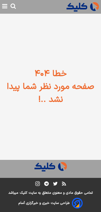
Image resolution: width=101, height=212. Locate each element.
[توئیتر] (55, 184)
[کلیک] (83, 7)
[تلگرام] (46, 184)
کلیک (23, 193)
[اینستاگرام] (37, 184)
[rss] (64, 184)
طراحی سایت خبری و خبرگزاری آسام (44, 203)
